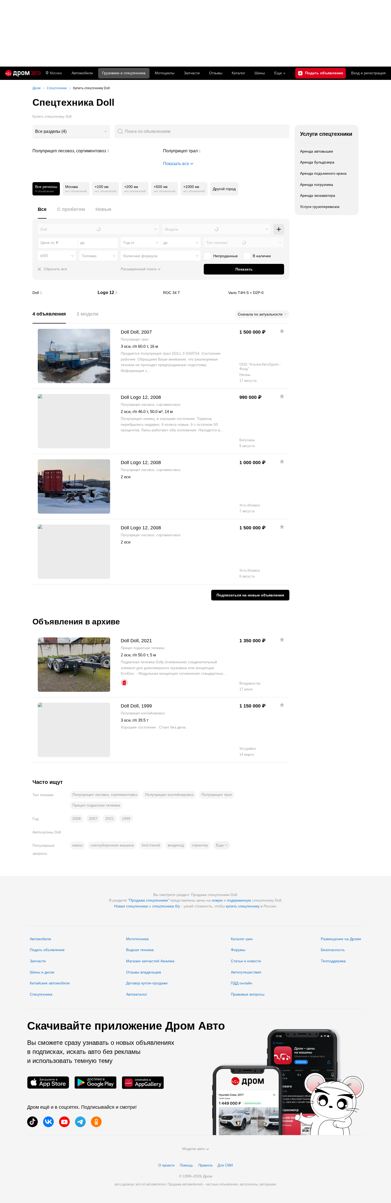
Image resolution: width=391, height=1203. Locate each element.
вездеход (176, 845)
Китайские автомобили (50, 983)
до (165, 242)
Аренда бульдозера (317, 162)
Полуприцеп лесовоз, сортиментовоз (95, 151)
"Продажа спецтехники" (148, 900)
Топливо (89, 256)
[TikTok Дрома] (32, 1121)
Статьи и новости (246, 961)
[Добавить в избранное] (282, 331)
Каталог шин (242, 939)
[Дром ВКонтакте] (48, 1121)
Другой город (224, 189)
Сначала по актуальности (260, 314)
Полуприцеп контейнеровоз (169, 794)
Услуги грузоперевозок (319, 206)
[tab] (42, 212)
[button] (221, 845)
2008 (76, 818)
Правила (205, 1165)
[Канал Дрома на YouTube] (64, 1121)
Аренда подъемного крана (323, 173)
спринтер (200, 845)
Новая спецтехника (131, 906)
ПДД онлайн (241, 983)
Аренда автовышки (316, 151)
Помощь (186, 1165)
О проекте (166, 1165)
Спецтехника (41, 994)
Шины (260, 73)
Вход (368, 73)
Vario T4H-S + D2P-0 (258, 292)
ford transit (151, 845)
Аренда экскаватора (317, 195)
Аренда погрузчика (316, 184)
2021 (109, 818)
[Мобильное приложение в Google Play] (95, 1082)
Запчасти (192, 73)
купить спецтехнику (243, 906)
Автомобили (82, 73)
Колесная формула (140, 256)
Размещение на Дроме (341, 939)
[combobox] (71, 131)
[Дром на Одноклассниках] (96, 1121)
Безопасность (333, 950)
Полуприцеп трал (226, 151)
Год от (128, 242)
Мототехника (137, 939)
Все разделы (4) (50, 131)
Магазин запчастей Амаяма (150, 961)
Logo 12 (128, 292)
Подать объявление (47, 950)
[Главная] (22, 73)
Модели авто (193, 1149)
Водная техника (140, 950)
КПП (44, 256)
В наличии (262, 256)
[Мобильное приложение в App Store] (48, 1082)
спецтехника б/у (166, 906)
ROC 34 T (193, 292)
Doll (63, 292)
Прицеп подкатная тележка (96, 805)
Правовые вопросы (247, 994)
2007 (93, 818)
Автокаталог (136, 994)
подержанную (239, 900)
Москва (56, 73)
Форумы (238, 950)
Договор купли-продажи (147, 983)
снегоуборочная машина (112, 845)
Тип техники (216, 242)
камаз (77, 845)
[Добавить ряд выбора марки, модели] (278, 229)
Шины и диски (42, 972)
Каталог (238, 73)
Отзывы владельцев (143, 972)
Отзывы (215, 73)
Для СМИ (225, 1165)
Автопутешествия (246, 972)
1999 (126, 818)
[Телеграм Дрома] (80, 1121)
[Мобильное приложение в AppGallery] (143, 1082)
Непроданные (225, 256)
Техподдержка (333, 961)
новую (217, 900)
